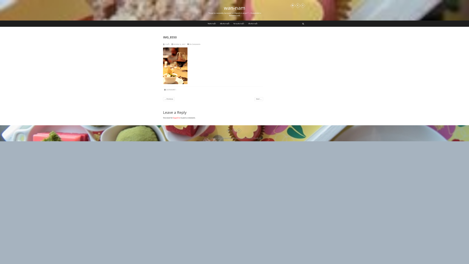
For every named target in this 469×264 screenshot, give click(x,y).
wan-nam (234, 8)
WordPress (257, 138)
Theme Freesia (237, 138)
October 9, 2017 (179, 44)
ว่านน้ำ (167, 44)
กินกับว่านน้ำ (212, 24)
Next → (259, 99)
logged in (176, 118)
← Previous (169, 99)
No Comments (194, 44)
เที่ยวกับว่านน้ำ (224, 24)
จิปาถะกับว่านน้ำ (239, 24)
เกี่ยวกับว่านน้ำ (253, 24)
